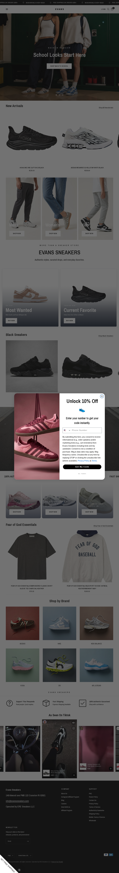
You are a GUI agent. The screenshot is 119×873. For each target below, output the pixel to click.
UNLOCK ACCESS (82, 457)
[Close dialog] (102, 415)
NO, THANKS (82, 465)
